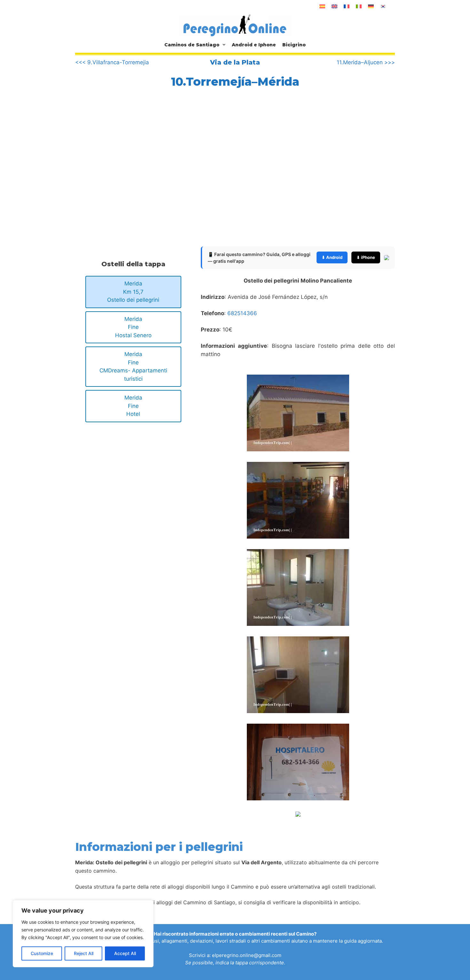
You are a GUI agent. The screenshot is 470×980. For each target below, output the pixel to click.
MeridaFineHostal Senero (133, 327)
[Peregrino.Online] (235, 25)
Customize (42, 953)
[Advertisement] (129, 172)
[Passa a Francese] (347, 6)
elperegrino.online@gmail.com (246, 955)
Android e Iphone (254, 45)
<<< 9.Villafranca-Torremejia (112, 62)
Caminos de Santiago (191, 45)
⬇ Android (332, 257)
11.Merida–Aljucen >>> (366, 62)
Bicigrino (294, 45)
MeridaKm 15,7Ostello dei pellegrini (133, 291)
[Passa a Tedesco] (371, 6)
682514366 (242, 313)
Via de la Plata (235, 62)
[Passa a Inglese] (334, 6)
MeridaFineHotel (133, 405)
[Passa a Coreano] (383, 6)
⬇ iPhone (365, 257)
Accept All (125, 953)
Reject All (83, 953)
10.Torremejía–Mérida (235, 81)
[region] (83, 933)
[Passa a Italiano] (359, 6)
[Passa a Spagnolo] (322, 6)
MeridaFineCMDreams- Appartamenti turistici (133, 366)
